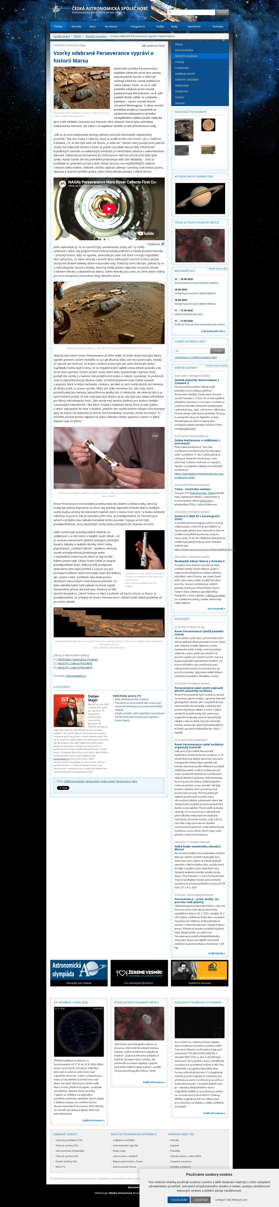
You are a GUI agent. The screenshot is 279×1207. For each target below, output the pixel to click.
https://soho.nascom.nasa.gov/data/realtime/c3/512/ (205, 549)
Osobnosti (181, 91)
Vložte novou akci (218, 268)
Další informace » (94, 1120)
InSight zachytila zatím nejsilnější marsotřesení (139, 713)
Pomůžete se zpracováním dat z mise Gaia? (138, 703)
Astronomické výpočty (125, 1145)
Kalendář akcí (185, 271)
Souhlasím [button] (179, 1200)
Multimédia (182, 85)
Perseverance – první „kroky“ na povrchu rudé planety (196, 900)
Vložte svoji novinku (216, 365)
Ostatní (179, 97)
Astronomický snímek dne (194, 176)
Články (58, 26)
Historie (180, 103)
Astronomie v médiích (125, 1156)
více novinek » (216, 608)
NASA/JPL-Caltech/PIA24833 (75, 667)
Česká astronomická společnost (77, 1178)
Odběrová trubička (74, 781)
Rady (174, 26)
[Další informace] (79, 1032)
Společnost (194, 26)
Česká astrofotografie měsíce (197, 222)
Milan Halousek (201, 842)
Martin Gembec (201, 375)
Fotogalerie (138, 26)
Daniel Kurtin (200, 740)
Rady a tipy (119, 1150)
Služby (160, 26)
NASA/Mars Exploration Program (78, 659)
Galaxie (174, 1145)
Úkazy (179, 44)
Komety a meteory (180, 1166)
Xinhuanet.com (186, 428)
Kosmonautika (184, 50)
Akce (92, 26)
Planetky (175, 1150)
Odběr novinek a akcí (190, 341)
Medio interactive (120, 1193)
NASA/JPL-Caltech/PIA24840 (75, 663)
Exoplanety (182, 68)
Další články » (217, 953)
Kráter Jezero (108, 781)
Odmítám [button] (201, 1200)
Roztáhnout (154, 243)
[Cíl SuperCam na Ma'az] (212, 124)
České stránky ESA (66, 1161)
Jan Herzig (198, 627)
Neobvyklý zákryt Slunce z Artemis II (200, 561)
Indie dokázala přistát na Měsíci (132, 699)
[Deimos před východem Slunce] (186, 150)
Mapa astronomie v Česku (128, 1161)
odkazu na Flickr (215, 595)
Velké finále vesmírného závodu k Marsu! (198, 848)
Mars (134, 781)
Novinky (76, 26)
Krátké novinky (186, 367)
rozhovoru (206, 500)
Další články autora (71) (127, 695)
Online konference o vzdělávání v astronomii (197, 441)
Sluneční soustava (95, 36)
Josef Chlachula (201, 485)
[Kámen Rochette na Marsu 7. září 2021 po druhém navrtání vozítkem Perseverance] (109, 343)
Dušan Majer (79, 45)
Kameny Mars (92, 781)
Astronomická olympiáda (70, 1150)
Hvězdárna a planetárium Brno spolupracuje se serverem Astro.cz (136, 1178)
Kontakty (218, 26)
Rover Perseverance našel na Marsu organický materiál (199, 746)
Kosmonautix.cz (76, 676)
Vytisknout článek (155, 45)
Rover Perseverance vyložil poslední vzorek (199, 632)
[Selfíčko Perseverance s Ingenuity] (212, 149)
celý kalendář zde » (213, 331)
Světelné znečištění (187, 79)
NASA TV (60, 1166)
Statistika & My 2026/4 (202, 493)
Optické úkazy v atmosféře (185, 1156)
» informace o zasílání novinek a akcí (196, 357)
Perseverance (123, 781)
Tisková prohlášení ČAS (69, 1140)
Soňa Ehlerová (201, 436)
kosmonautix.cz (61, 758)
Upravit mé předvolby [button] (231, 1200)
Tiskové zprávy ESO (67, 1156)
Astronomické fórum (124, 1166)
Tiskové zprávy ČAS (67, 1145)
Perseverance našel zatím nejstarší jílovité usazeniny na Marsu (199, 689)
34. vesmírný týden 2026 (71, 1002)
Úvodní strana (62, 36)
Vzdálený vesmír (185, 73)
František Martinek (203, 894)
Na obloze (111, 26)
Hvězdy (179, 62)
